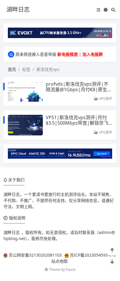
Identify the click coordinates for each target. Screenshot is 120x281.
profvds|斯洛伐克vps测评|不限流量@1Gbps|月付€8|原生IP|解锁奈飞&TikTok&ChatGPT (79, 89)
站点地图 (59, 261)
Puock (70, 269)
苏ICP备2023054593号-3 (93, 255)
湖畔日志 (11, 194)
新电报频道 (67, 54)
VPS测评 (105, 98)
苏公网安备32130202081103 (35, 255)
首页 (12, 69)
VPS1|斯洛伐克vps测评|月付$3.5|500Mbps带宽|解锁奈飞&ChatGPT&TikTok (79, 123)
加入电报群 (92, 54)
